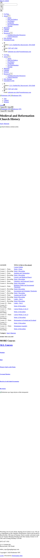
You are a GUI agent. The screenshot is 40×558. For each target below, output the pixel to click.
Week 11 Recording (20, 312)
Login (2, 555)
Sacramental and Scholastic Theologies (25, 291)
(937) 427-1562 (12, 48)
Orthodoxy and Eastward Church (23, 281)
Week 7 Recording (19, 293)
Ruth (1, 359)
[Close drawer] (1, 11)
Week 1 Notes (18, 269)
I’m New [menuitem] (6, 14)
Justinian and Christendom (21, 273)
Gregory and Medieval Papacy (23, 277)
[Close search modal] (1, 3)
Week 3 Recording (19, 279)
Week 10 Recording (20, 306)
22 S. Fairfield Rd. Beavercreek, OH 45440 (22, 45)
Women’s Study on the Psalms (8, 367)
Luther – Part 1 (18, 299)
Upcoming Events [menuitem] (9, 40)
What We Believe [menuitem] (12, 19)
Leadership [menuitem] (10, 23)
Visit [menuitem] (5, 98)
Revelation (3, 388)
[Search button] (1, 8)
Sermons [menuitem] (6, 31)
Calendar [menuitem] (6, 29)
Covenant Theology (5, 374)
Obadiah (2, 352)
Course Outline (18, 267)
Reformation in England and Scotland (25, 320)
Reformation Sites (17, 555)
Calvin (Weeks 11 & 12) (21, 309)
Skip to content (4, 1)
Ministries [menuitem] (6, 28)
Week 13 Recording (20, 323)
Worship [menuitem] (9, 26)
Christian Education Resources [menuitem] (16, 35)
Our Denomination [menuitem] (13, 24)
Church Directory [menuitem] (12, 36)
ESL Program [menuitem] (8, 38)
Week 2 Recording (19, 275)
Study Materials (4, 123)
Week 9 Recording (19, 301)
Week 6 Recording (19, 289)
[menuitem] (8, 16)
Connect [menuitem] (6, 100)
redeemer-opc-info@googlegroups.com (19, 51)
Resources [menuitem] (7, 33)
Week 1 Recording (19, 271)
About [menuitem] (5, 16)
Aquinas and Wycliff (20, 295)
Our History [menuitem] (11, 21)
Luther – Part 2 (18, 303)
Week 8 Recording (19, 297)
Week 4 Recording (19, 283)
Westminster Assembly (20, 326)
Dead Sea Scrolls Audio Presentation (9, 381)
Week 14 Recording (20, 329)
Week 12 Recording (20, 317)
